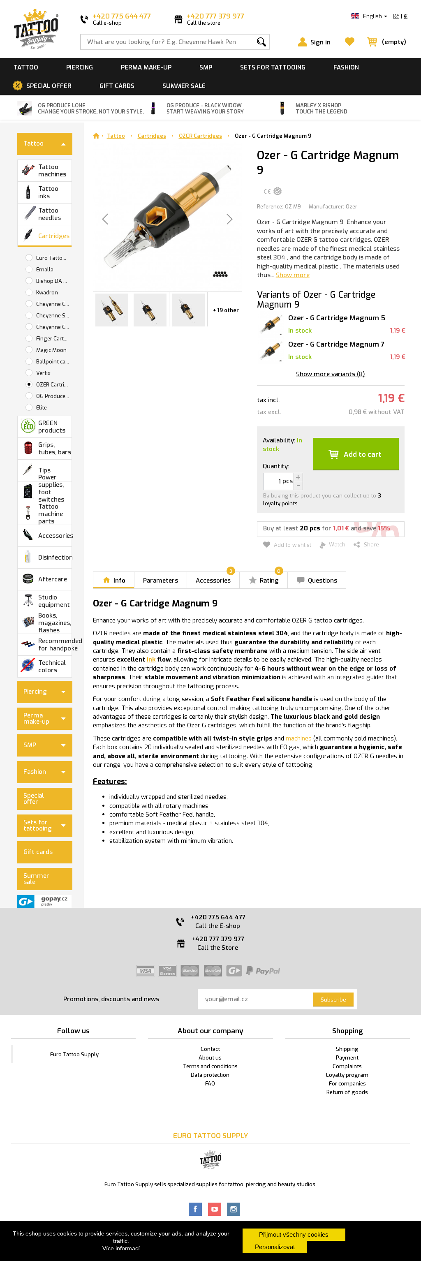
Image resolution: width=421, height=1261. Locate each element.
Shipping (347, 1049)
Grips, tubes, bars (54, 448)
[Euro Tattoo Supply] (36, 29)
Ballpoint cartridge (54, 361)
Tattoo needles (49, 214)
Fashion (346, 67)
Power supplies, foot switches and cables (53, 492)
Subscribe (333, 999)
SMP (205, 67)
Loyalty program (347, 1074)
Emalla (44, 269)
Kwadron (47, 292)
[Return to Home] (96, 135)
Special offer (49, 86)
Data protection (210, 1074)
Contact (210, 1049)
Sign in (320, 42)
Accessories (55, 536)
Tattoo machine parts (50, 514)
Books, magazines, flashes (54, 623)
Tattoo (26, 67)
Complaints (347, 1066)
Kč (396, 16)
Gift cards (116, 86)
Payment (347, 1057)
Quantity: (276, 466)
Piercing (79, 67)
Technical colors (52, 666)
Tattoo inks (48, 192)
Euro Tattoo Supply (54, 258)
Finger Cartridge (54, 338)
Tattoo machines (52, 170)
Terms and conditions (210, 1066)
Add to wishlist (291, 544)
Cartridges (53, 236)
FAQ (210, 1083)
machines (299, 738)
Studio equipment (54, 601)
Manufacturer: (326, 206)
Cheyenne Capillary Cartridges (54, 304)
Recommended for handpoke (55, 644)
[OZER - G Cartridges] (111, 309)
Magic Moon (51, 350)
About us (210, 1057)
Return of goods (347, 1092)
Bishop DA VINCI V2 (54, 281)
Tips (44, 470)
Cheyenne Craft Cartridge (54, 327)
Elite (41, 407)
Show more (293, 275)
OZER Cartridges (54, 384)
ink (151, 659)
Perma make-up (146, 67)
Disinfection (55, 557)
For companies (347, 1083)
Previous (96, 312)
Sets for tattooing (272, 67)
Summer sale (184, 86)
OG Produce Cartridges (54, 396)
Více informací (121, 1248)
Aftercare (52, 579)
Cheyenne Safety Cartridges (54, 315)
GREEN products (51, 427)
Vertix (43, 373)
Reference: (270, 206)
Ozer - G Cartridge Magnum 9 (273, 135)
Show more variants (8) (330, 374)
